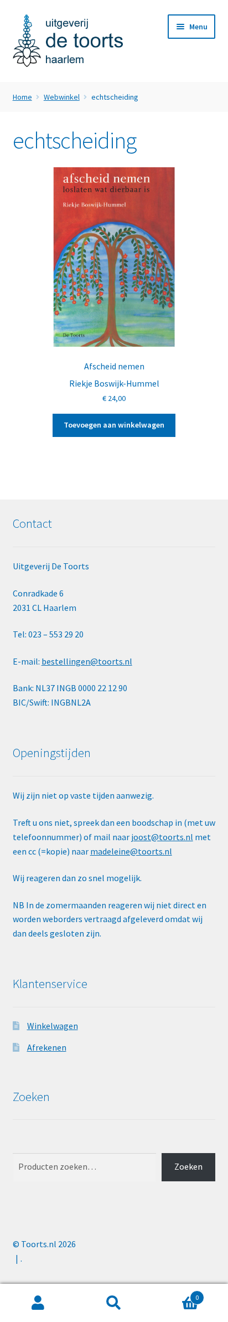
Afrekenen (46, 1047)
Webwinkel (62, 97)
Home (22, 97)
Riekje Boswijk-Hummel (114, 383)
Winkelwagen (52, 1025)
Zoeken (188, 1166)
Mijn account (38, 1303)
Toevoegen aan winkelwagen (114, 425)
